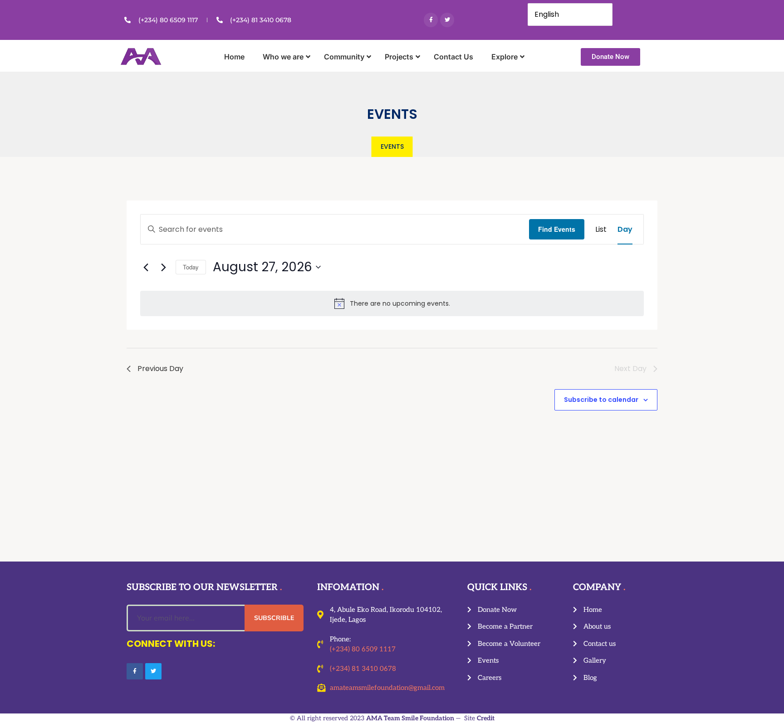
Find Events (556, 229)
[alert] (392, 303)
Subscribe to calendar (601, 399)
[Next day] (163, 267)
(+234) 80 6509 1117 (363, 649)
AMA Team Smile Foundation (410, 718)
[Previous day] (145, 267)
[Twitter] (447, 20)
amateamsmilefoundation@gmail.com (387, 688)
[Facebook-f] (431, 20)
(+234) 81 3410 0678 (363, 668)
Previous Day (160, 368)
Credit (486, 718)
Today (191, 267)
